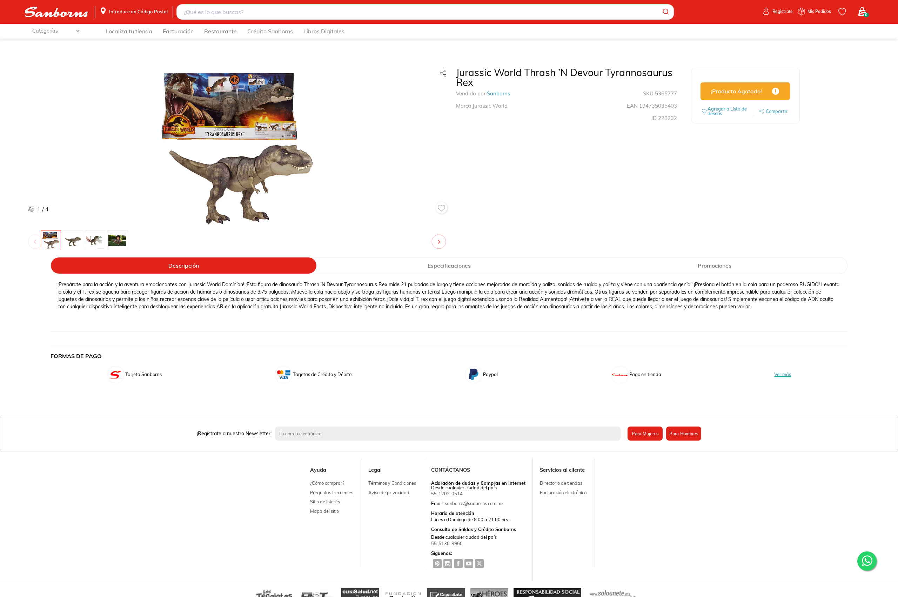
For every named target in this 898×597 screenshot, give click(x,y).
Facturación (178, 31)
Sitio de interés (325, 501)
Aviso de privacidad (388, 492)
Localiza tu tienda (129, 31)
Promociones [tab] (714, 265)
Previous (36, 238)
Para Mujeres (645, 433)
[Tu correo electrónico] (449, 434)
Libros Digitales (323, 31)
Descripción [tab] (183, 265)
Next (440, 238)
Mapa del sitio (324, 511)
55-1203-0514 (447, 493)
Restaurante (220, 31)
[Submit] (665, 12)
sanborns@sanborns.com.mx (474, 503)
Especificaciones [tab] (449, 265)
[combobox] (425, 12)
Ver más (782, 374)
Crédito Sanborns (270, 31)
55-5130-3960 (447, 543)
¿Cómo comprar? (327, 483)
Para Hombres (683, 433)
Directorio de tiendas (561, 483)
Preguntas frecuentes (331, 492)
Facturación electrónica (563, 492)
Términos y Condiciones (392, 483)
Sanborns (498, 93)
